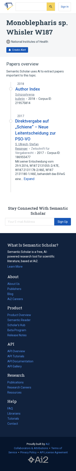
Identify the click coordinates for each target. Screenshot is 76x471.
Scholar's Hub (16, 325)
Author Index (27, 89)
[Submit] (51, 7)
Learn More (15, 266)
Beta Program (16, 330)
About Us (13, 284)
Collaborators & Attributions (31, 448)
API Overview (16, 351)
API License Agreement (54, 452)
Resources (14, 393)
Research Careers (19, 388)
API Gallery (14, 366)
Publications (15, 383)
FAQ (10, 408)
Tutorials (13, 418)
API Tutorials (15, 356)
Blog (12, 294)
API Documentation (20, 362)
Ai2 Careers (15, 299)
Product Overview (19, 315)
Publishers (14, 289)
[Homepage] (8, 7)
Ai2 (48, 444)
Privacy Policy (28, 452)
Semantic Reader (19, 320)
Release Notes (17, 335)
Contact (12, 423)
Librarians (13, 413)
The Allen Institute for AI (38, 460)
